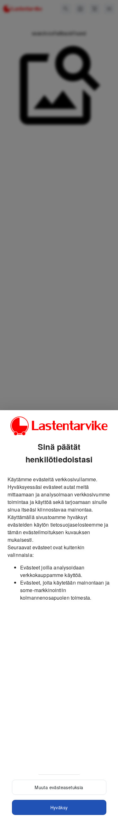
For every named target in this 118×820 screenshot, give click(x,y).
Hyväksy (59, 807)
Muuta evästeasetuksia (59, 787)
